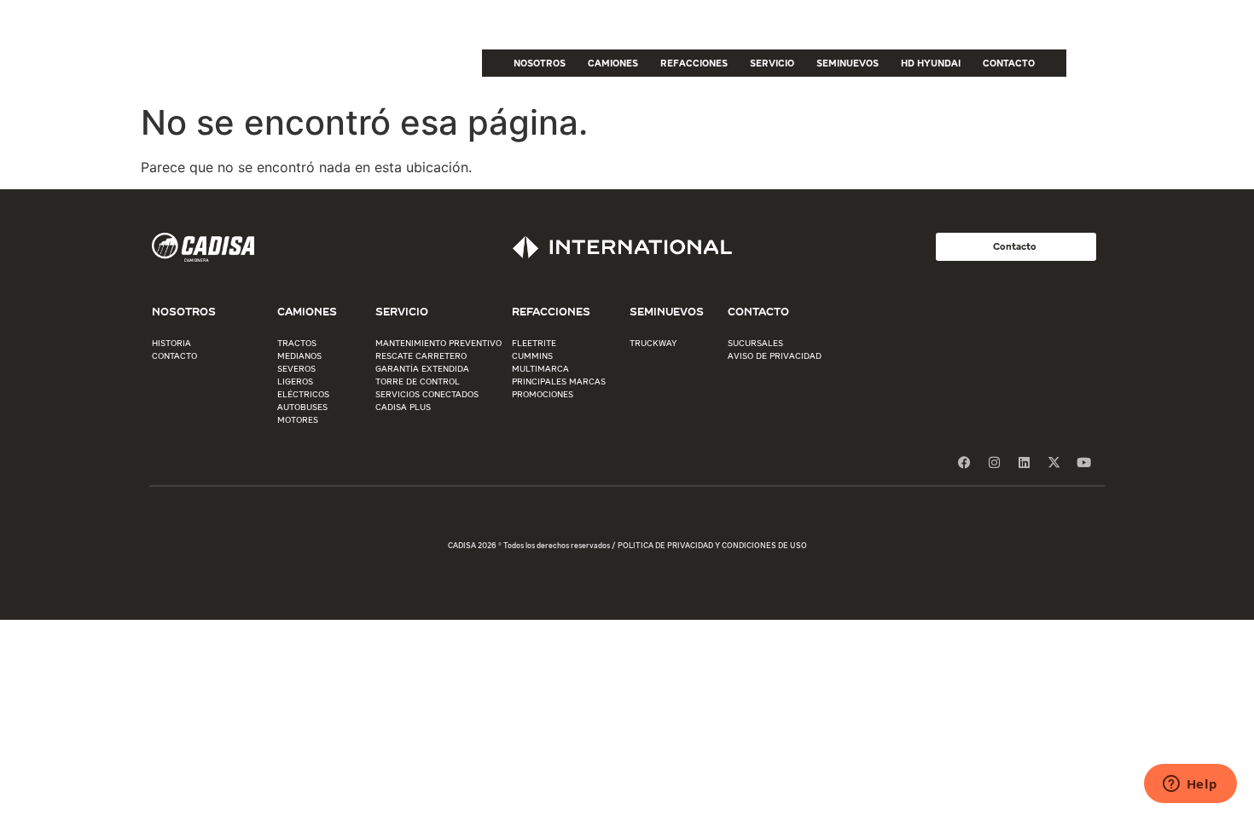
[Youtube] (1083, 462)
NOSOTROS (540, 62)
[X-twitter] (1053, 462)
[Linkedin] (1023, 462)
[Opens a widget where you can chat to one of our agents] (1190, 785)
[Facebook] (964, 462)
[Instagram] (994, 462)
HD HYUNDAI (931, 62)
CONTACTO (1009, 62)
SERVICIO (772, 62)
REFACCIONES (694, 62)
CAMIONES (613, 62)
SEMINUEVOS (847, 62)
